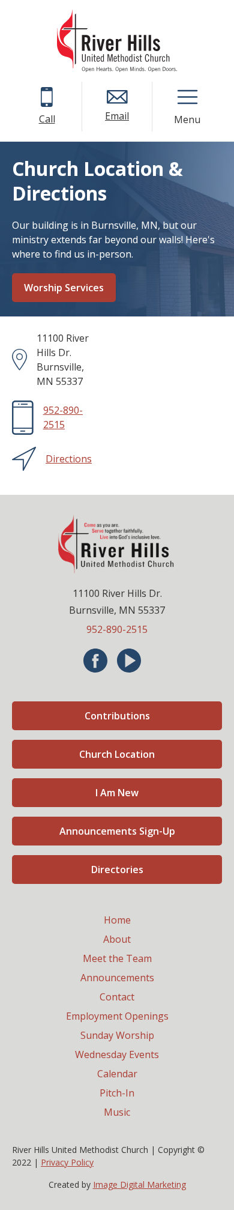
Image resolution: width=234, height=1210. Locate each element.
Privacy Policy (67, 1162)
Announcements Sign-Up (117, 831)
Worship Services (64, 287)
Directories (117, 869)
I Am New (117, 792)
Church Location (117, 754)
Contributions (117, 715)
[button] (187, 96)
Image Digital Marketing (139, 1184)
